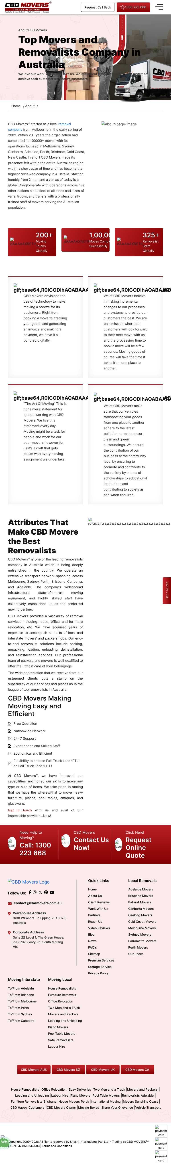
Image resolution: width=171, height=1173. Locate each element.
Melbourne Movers (142, 928)
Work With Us (98, 908)
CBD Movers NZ (68, 1069)
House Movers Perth (74, 1101)
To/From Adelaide (21, 988)
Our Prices (136, 954)
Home (92, 889)
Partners (94, 915)
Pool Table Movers (61, 1033)
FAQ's (92, 947)
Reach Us (95, 921)
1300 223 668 (135, 7)
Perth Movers (138, 947)
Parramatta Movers (142, 941)
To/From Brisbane (21, 995)
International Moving (106, 1101)
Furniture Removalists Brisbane (33, 1101)
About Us (95, 896)
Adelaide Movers (140, 889)
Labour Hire (56, 1046)
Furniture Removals (62, 995)
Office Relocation (60, 1001)
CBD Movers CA (137, 1069)
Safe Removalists (60, 1040)
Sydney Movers (139, 934)
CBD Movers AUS (34, 1069)
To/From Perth (18, 1008)
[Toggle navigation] (159, 6)
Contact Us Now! (91, 843)
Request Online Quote (138, 847)
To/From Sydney (20, 1014)
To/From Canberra (21, 1020)
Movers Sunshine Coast (140, 1101)
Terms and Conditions (57, 1146)
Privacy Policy (98, 973)
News (92, 941)
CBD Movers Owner (61, 1107)
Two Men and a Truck (64, 1008)
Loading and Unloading (65, 1020)
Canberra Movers (141, 908)
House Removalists (62, 988)
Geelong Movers (140, 915)
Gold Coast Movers (142, 921)
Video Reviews (99, 928)
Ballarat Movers (139, 902)
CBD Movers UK (103, 1069)
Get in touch (20, 810)
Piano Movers (58, 1027)
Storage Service (100, 967)
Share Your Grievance (117, 1107)
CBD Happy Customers (27, 1107)
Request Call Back (97, 7)
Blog (91, 934)
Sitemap (94, 954)
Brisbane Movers (140, 896)
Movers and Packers (63, 1014)
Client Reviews (99, 902)
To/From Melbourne (22, 1001)
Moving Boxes (88, 1107)
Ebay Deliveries (80, 1089)
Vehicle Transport (148, 1107)
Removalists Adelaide (138, 1095)
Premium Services (101, 960)
